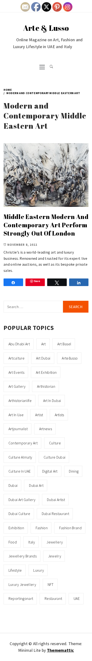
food (12, 542)
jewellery (54, 542)
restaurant (53, 598)
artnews (45, 428)
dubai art (36, 485)
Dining (74, 471)
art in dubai (52, 400)
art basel (64, 344)
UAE (77, 598)
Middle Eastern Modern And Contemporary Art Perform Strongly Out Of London (46, 224)
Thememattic (60, 650)
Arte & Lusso (46, 28)
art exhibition (46, 372)
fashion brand (70, 527)
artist (39, 414)
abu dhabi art (19, 344)
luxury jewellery (22, 584)
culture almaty (20, 457)
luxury (38, 570)
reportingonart (20, 598)
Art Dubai (43, 358)
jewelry (54, 556)
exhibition (16, 527)
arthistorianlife (20, 400)
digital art (50, 471)
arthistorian (46, 386)
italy (31, 542)
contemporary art (23, 443)
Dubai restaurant (55, 513)
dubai (13, 485)
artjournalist (18, 428)
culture (55, 443)
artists (59, 414)
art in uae (16, 414)
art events (16, 372)
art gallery (17, 386)
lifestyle (15, 570)
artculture (16, 358)
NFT (51, 584)
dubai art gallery (21, 499)
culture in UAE (19, 471)
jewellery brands (22, 556)
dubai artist (56, 499)
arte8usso (70, 358)
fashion (42, 527)
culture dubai (54, 457)
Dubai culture (19, 513)
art (43, 344)
